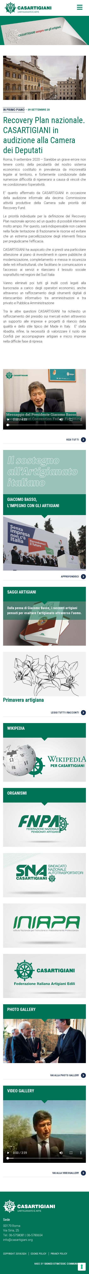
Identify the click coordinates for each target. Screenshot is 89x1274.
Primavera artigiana (23, 700)
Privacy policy (59, 1253)
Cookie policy (38, 1253)
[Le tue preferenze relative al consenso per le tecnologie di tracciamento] (82, 1267)
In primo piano (14, 110)
